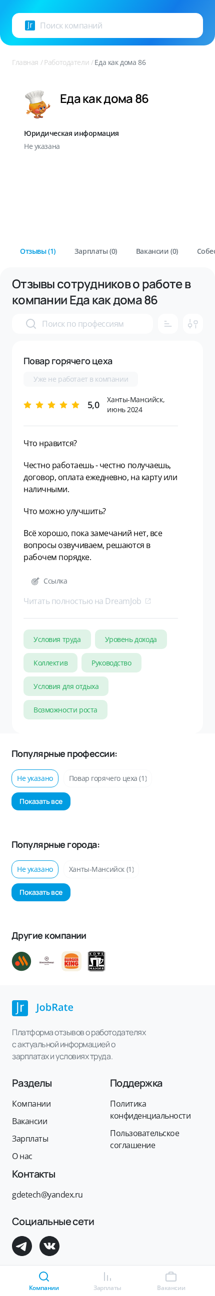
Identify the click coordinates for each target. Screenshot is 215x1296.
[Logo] (30, 25)
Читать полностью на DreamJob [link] (83, 601)
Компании (31, 1103)
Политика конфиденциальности (150, 1109)
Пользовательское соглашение (144, 1139)
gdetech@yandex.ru (47, 1194)
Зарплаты (30, 1138)
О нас (22, 1156)
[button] (38, 251)
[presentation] (30, 25)
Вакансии (29, 1121)
